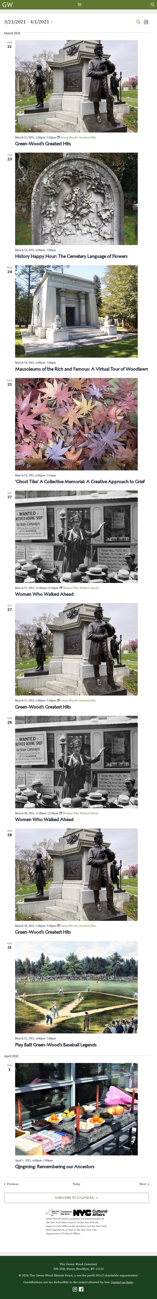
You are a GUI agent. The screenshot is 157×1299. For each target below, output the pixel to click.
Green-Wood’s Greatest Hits (43, 143)
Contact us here (122, 1282)
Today (76, 1184)
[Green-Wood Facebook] (81, 1290)
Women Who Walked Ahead (44, 594)
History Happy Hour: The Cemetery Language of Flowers (71, 256)
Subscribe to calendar (74, 1198)
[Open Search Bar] (152, 4)
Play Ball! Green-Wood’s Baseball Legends (56, 1045)
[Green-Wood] (7, 4)
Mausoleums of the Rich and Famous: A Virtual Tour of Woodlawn (81, 369)
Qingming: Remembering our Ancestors (54, 1166)
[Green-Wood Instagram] (75, 1290)
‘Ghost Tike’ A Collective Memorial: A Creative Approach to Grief (80, 481)
